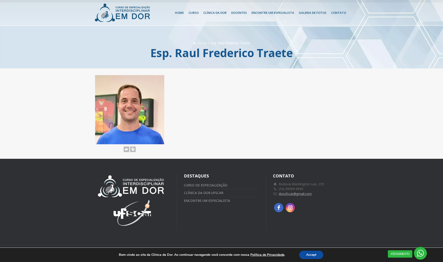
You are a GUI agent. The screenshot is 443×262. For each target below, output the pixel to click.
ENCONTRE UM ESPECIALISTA (272, 13)
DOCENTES (239, 13)
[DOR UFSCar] (123, 12)
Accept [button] (311, 255)
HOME (179, 13)
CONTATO (338, 13)
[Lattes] (133, 149)
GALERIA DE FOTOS (312, 13)
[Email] (126, 149)
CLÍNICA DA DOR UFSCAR (203, 193)
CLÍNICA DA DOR (215, 13)
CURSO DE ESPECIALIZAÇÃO (205, 185)
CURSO (194, 13)
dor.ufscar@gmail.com (295, 193)
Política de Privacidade (267, 255)
